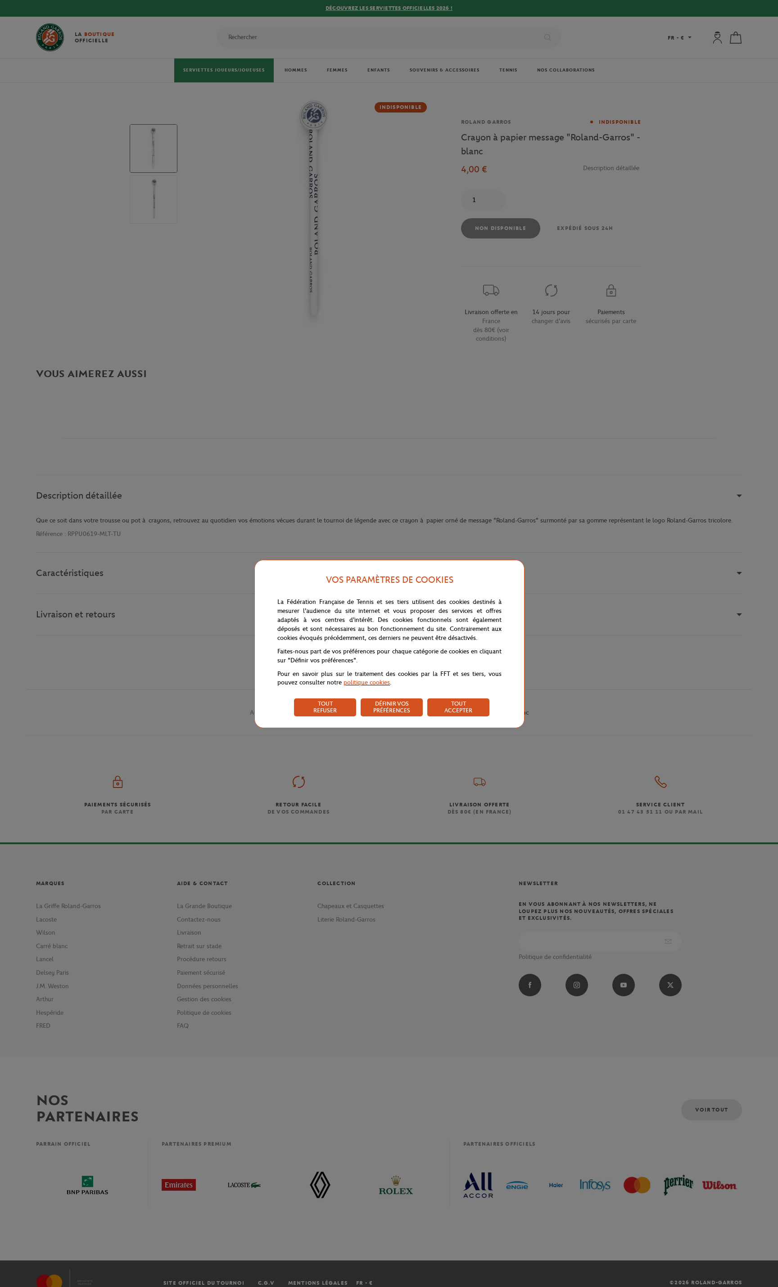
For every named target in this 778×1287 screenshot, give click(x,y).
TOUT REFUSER (325, 707)
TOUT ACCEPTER (458, 707)
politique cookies (367, 682)
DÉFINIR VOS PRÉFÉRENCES (391, 707)
